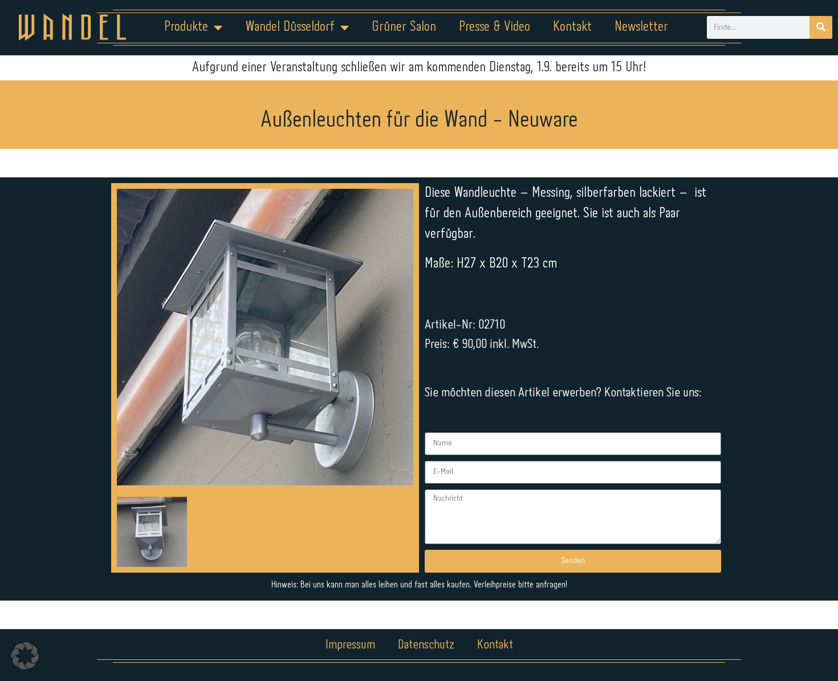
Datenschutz (426, 645)
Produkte (186, 27)
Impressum (350, 645)
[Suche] (820, 27)
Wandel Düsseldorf (290, 27)
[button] (25, 656)
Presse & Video (494, 27)
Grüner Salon (404, 27)
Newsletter (641, 27)
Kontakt (572, 27)
